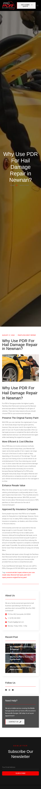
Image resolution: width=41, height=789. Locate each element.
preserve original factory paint (17, 577)
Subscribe (21, 773)
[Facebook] (6, 690)
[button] (37, 5)
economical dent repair (14, 572)
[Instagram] (9, 690)
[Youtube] (13, 690)
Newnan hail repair (17, 575)
